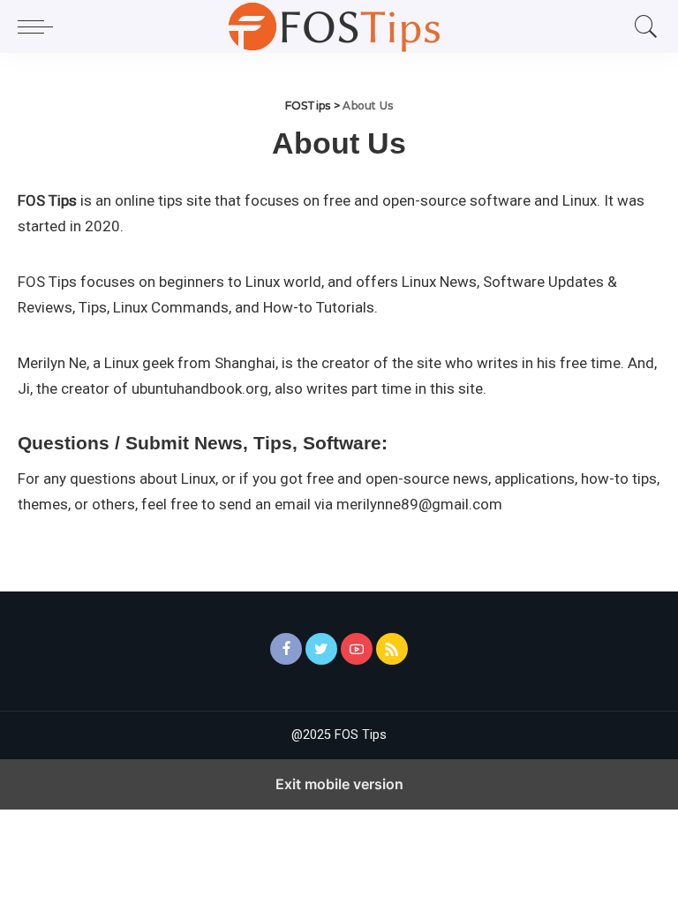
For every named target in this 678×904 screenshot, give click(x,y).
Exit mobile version (339, 784)
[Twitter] (321, 649)
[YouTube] (357, 649)
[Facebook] (286, 649)
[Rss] (392, 649)
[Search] (641, 26)
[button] (40, 26)
